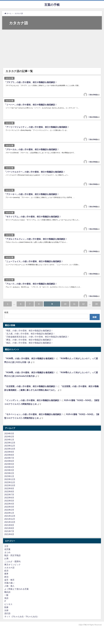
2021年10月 (9, 522)
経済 (6, 571)
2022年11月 (9, 482)
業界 (6, 574)
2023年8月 (9, 455)
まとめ (7, 552)
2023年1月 (9, 476)
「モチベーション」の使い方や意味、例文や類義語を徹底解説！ (33, 414)
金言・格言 (9, 580)
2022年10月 (9, 485)
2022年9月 (9, 488)
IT (5, 601)
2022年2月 (9, 510)
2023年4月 (9, 467)
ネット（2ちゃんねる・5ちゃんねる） (21, 616)
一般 (6, 595)
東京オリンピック (12, 564)
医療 (6, 607)
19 (96, 304)
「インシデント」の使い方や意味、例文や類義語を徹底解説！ (32, 400)
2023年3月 (9, 470)
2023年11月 (9, 446)
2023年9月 (9, 452)
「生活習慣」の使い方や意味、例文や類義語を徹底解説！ (30, 386)
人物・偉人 (9, 586)
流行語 (7, 613)
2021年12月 (9, 516)
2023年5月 (9, 464)
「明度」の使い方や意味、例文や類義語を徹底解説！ (28, 331)
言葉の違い (9, 583)
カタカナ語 (9, 78)
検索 (6, 312)
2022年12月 (9, 479)
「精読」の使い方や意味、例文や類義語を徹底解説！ (28, 343)
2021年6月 (9, 534)
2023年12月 (9, 443)
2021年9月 (9, 525)
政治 (6, 577)
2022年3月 (9, 507)
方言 (6, 546)
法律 (6, 610)
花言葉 (7, 549)
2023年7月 (9, 458)
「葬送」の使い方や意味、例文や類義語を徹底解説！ (28, 340)
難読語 (7, 592)
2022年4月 (9, 504)
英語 (6, 598)
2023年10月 (9, 449)
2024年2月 (9, 437)
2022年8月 (9, 491)
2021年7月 (9, 531)
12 (83, 304)
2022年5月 (9, 501)
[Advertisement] (52, 49)
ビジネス (8, 604)
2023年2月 (9, 473)
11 (74, 304)
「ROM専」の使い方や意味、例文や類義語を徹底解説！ (30, 358)
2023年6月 (9, 461)
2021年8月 (9, 528)
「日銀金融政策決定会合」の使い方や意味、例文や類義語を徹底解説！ (36, 337)
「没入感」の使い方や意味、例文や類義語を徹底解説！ (29, 334)
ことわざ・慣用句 (12, 561)
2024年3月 (9, 433)
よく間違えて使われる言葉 (16, 589)
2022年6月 (9, 498)
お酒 (6, 558)
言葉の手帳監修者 (94, 94)
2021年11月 (9, 519)
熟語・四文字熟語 (12, 555)
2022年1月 (9, 513)
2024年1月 (9, 440)
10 (65, 304)
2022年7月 (9, 495)
